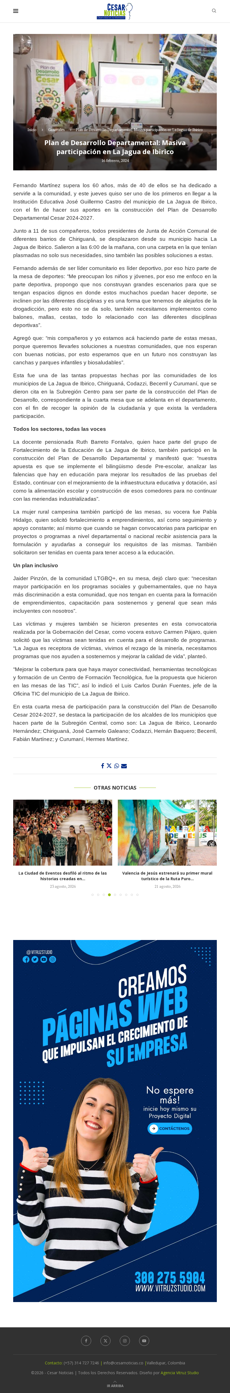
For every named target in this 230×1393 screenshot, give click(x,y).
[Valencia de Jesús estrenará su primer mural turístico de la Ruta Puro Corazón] (167, 833)
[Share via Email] (124, 766)
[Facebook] (86, 1341)
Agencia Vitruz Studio (180, 1372)
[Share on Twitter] (109, 766)
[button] (21, 847)
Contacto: (54, 1362)
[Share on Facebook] (102, 766)
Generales (56, 129)
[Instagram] (125, 1341)
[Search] (214, 11)
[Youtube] (144, 1341)
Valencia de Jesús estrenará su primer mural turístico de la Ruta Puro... (167, 875)
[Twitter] (105, 1341)
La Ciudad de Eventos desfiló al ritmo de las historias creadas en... (63, 875)
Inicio (31, 129)
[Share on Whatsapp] (116, 766)
